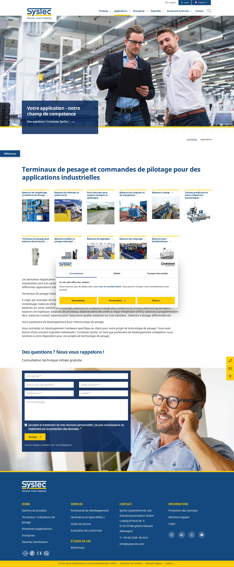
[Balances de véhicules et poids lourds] (68, 210)
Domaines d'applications (37, 529)
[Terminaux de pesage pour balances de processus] (35, 256)
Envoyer (33, 437)
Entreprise (139, 10)
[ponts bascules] (100, 213)
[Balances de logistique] (100, 254)
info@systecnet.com (132, 544)
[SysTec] (34, 486)
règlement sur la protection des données (53, 429)
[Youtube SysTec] (202, 535)
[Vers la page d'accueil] (39, 15)
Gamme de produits (34, 510)
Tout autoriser (78, 300)
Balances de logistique (98, 239)
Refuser (156, 300)
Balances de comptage (131, 239)
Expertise (156, 10)
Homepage (192, 139)
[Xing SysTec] (171, 535)
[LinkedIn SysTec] (181, 535)
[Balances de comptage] (133, 254)
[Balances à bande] (165, 207)
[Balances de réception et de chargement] (133, 210)
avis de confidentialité (110, 286)
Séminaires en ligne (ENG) (87, 517)
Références (10, 153)
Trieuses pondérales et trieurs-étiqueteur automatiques (196, 195)
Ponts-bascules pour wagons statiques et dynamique (97, 195)
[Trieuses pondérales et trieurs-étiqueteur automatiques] (198, 213)
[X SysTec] (191, 535)
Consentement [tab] (76, 273)
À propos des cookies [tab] (157, 273)
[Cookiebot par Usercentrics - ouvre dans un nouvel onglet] (163, 265)
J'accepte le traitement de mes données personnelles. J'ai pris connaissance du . (76, 427)
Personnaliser (115, 300)
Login (186, 2)
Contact (172, 2)
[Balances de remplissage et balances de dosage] (35, 210)
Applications (121, 10)
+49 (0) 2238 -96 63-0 (135, 537)
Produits (103, 10)
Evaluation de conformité (86, 530)
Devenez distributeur (35, 542)
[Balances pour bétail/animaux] (165, 256)
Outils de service (81, 524)
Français (201, 2)
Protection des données (183, 510)
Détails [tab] (117, 273)
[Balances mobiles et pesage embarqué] (68, 256)
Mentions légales (178, 517)
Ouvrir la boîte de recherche (209, 12)
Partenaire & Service (178, 10)
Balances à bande (161, 193)
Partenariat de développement (90, 510)
